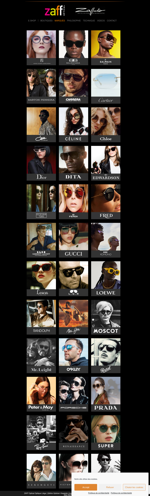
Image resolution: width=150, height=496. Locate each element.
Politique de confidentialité (98, 493)
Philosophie (74, 20)
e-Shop (32, 20)
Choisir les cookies (134, 487)
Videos (101, 20)
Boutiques (46, 20)
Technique (89, 20)
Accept (85, 487)
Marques (60, 20)
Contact (112, 20)
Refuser (110, 487)
